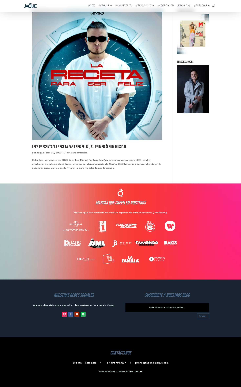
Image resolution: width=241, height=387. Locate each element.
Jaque (40, 152)
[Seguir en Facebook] (70, 314)
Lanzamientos (79, 152)
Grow (67, 152)
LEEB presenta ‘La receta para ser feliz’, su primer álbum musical (79, 147)
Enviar (202, 316)
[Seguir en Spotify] (83, 314)
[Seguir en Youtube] (76, 314)
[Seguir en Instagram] (64, 314)
